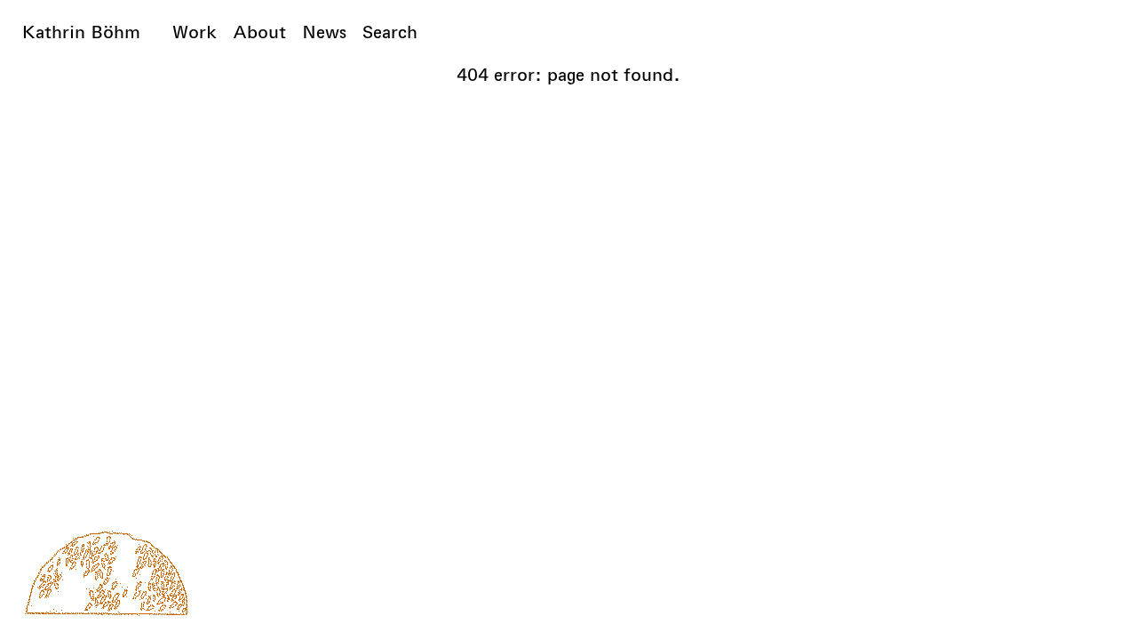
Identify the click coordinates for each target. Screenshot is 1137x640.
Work (194, 32)
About (259, 32)
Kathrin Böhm (80, 32)
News (324, 32)
